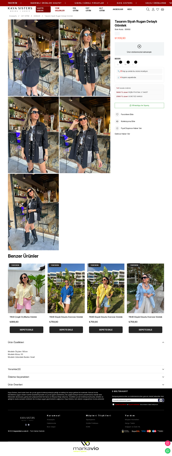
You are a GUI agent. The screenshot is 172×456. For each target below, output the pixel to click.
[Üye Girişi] (153, 9)
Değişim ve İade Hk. (132, 427)
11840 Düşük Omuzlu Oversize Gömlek (66, 317)
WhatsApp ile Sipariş (140, 105)
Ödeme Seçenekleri (18, 377)
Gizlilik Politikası (92, 423)
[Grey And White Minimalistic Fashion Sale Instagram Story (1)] (27, 418)
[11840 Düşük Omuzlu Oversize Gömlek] (66, 288)
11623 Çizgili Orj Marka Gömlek (23, 317)
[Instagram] (28, 425)
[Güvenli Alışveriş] (143, 431)
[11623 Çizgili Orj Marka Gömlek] (26, 288)
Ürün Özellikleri (16, 342)
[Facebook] (26, 425)
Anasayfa (51, 419)
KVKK (88, 427)
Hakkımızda (51, 423)
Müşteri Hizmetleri (132, 419)
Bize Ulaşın (51, 427)
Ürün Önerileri (15, 384)
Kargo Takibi (130, 423)
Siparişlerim (90, 419)
